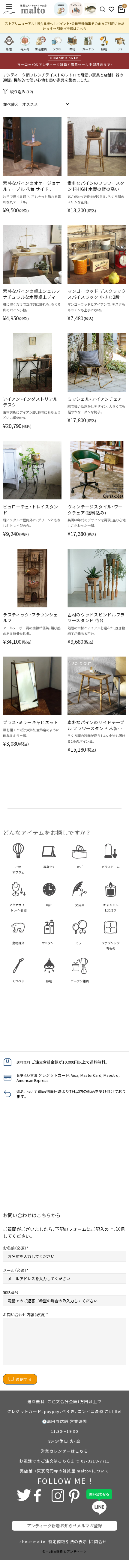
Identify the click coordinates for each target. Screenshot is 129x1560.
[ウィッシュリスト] (111, 9)
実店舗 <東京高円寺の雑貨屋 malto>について (64, 1470)
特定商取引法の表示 (67, 1542)
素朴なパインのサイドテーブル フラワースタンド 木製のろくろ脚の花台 (96, 725)
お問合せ (98, 1542)
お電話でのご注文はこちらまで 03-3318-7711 (64, 1460)
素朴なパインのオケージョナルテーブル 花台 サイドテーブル (31, 186)
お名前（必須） (15, 1247)
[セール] (90, 9)
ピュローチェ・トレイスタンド (30, 510)
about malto (33, 1542)
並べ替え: (11, 104)
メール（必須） (15, 1270)
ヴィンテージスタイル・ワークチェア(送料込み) (95, 510)
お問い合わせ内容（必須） (24, 1314)
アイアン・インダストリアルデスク (30, 402)
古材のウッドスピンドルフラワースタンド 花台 (96, 618)
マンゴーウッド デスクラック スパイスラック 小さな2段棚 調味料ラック (97, 294)
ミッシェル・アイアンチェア (95, 399)
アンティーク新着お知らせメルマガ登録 (64, 1526)
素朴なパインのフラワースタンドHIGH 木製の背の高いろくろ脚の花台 (96, 186)
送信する (24, 1379)
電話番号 (11, 1292)
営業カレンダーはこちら (64, 1451)
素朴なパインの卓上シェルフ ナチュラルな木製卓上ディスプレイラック (31, 294)
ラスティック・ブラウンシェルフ (30, 618)
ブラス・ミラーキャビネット (30, 722)
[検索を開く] (102, 9)
